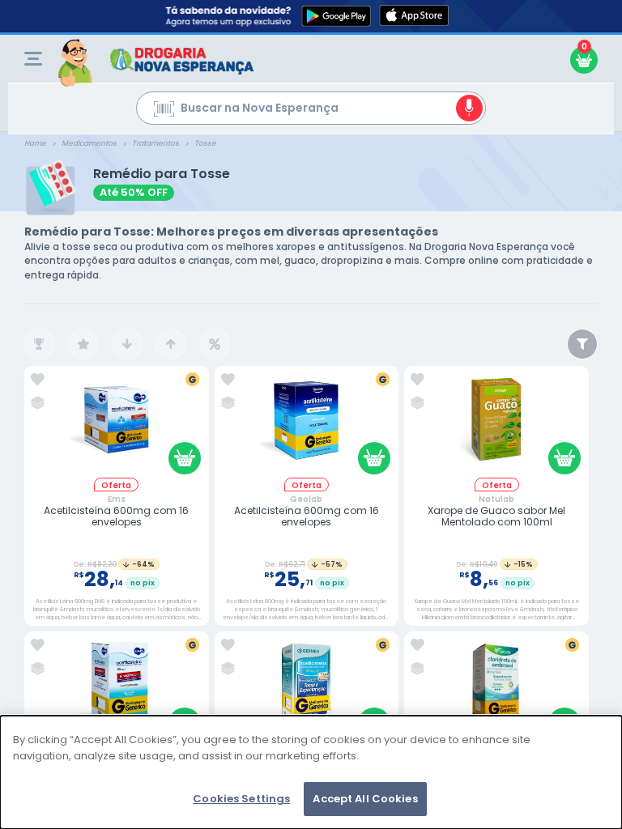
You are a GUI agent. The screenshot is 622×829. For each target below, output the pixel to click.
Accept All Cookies (365, 798)
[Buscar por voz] (469, 108)
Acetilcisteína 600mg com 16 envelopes (116, 517)
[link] (38, 379)
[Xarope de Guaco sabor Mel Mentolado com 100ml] (496, 425)
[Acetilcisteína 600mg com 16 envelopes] (116, 425)
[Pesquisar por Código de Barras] (164, 111)
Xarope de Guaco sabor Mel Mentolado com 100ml (496, 517)
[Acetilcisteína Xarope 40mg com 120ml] (116, 691)
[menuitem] (33, 59)
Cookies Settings (241, 798)
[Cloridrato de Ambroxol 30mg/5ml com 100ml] (496, 691)
